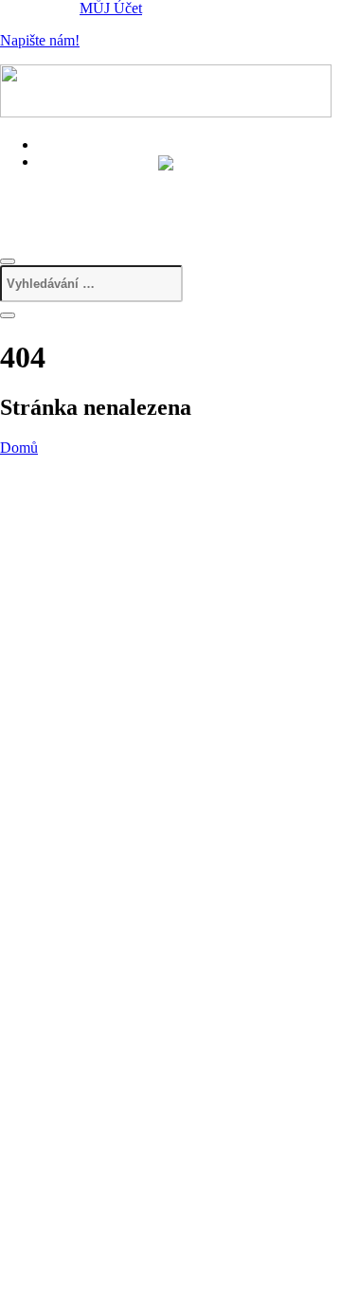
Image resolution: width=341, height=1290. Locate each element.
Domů (19, 447)
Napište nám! (40, 40)
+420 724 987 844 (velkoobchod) (153, 200)
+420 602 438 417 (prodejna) (140, 179)
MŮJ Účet (111, 8)
